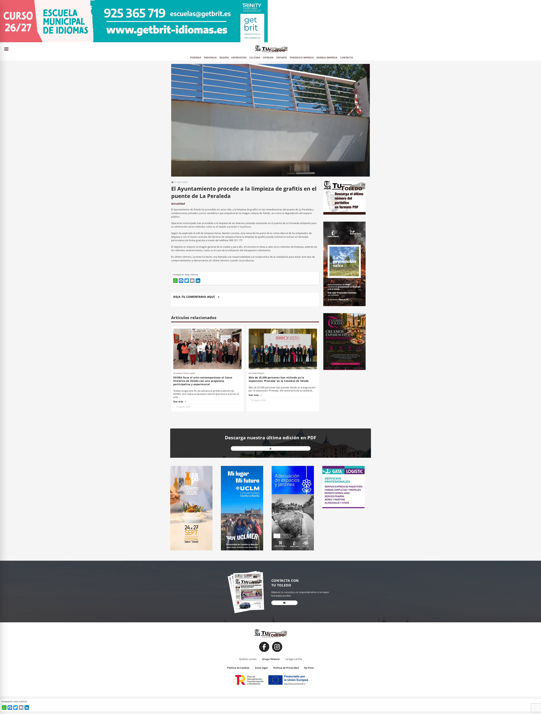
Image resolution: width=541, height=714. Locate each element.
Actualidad (178, 203)
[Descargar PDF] (271, 448)
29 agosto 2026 (183, 406)
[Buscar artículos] (537, 49)
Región (261, 373)
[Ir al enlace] (264, 647)
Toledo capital (189, 373)
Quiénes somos (247, 659)
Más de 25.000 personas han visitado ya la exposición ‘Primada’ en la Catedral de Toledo (279, 379)
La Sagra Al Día (293, 659)
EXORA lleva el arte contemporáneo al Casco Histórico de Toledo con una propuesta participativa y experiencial (202, 381)
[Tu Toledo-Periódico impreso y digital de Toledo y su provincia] (271, 49)
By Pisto (309, 667)
